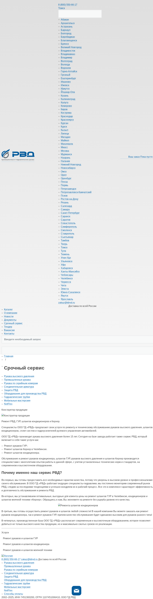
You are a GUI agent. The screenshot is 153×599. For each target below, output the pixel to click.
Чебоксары (67, 275)
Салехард (66, 206)
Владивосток (68, 50)
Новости (8, 316)
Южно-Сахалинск (70, 292)
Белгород (66, 33)
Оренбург (66, 178)
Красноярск (67, 119)
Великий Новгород (71, 47)
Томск (61, 8)
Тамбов (65, 240)
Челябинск (67, 278)
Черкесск (66, 282)
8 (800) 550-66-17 (67, 4)
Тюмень (65, 254)
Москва (65, 151)
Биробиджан (68, 37)
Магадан (65, 137)
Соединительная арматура (19, 386)
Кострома (66, 112)
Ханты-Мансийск (70, 271)
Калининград (68, 99)
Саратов (65, 219)
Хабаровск (67, 268)
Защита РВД (11, 390)
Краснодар (67, 116)
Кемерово (66, 106)
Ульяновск (66, 261)
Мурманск (66, 154)
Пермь (64, 185)
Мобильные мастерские (17, 400)
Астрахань (66, 26)
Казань (64, 95)
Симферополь (69, 226)
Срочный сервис (13, 323)
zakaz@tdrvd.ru (66, 302)
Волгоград (66, 61)
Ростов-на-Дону (69, 199)
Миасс (64, 147)
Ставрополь (67, 233)
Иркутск (65, 88)
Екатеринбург (68, 78)
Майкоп (65, 140)
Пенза (64, 182)
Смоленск (66, 230)
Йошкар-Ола (68, 92)
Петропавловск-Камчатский (76, 192)
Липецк (65, 133)
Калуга (64, 102)
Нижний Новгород (71, 164)
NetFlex (8, 404)
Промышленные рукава (17, 379)
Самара (65, 209)
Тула (63, 251)
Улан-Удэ (66, 257)
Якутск (64, 295)
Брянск (65, 44)
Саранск (65, 216)
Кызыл (64, 130)
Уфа (63, 264)
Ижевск (65, 85)
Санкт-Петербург (70, 213)
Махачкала (67, 144)
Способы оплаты (13, 594)
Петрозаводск (68, 189)
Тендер (8, 326)
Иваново (66, 82)
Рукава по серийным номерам (21, 383)
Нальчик (65, 161)
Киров (64, 109)
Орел (63, 175)
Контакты (9, 333)
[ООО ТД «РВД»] (17, 155)
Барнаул (65, 30)
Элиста (65, 289)
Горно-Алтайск (69, 71)
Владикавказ (68, 54)
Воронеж (66, 68)
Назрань (65, 157)
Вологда (65, 64)
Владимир (66, 57)
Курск (64, 126)
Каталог (8, 309)
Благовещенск (69, 40)
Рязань (65, 202)
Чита (63, 285)
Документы (10, 320)
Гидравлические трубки (17, 397)
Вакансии (9, 330)
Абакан (65, 19)
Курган (64, 123)
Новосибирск (68, 168)
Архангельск (68, 23)
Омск (63, 171)
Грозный (65, 75)
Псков (64, 195)
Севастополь (68, 223)
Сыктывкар (67, 237)
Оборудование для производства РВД (25, 393)
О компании (10, 313)
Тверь (64, 244)
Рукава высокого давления (19, 376)
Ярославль (67, 299)
